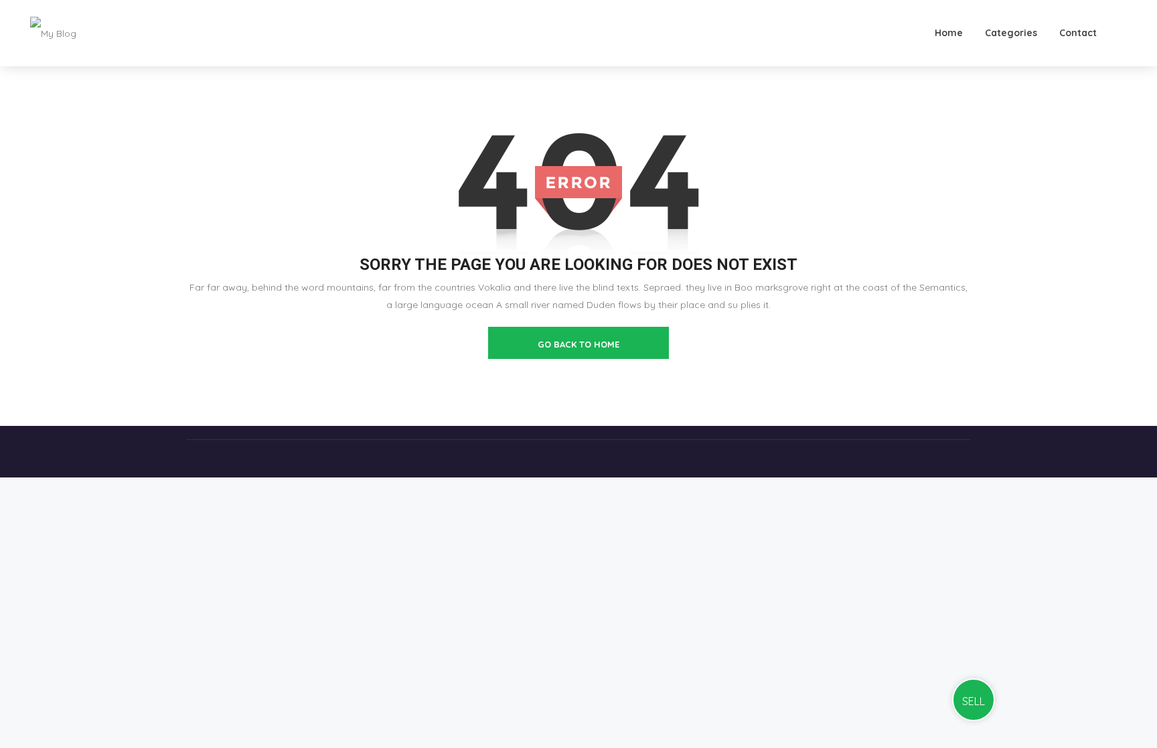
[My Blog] (53, 33)
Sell (973, 701)
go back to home (578, 344)
